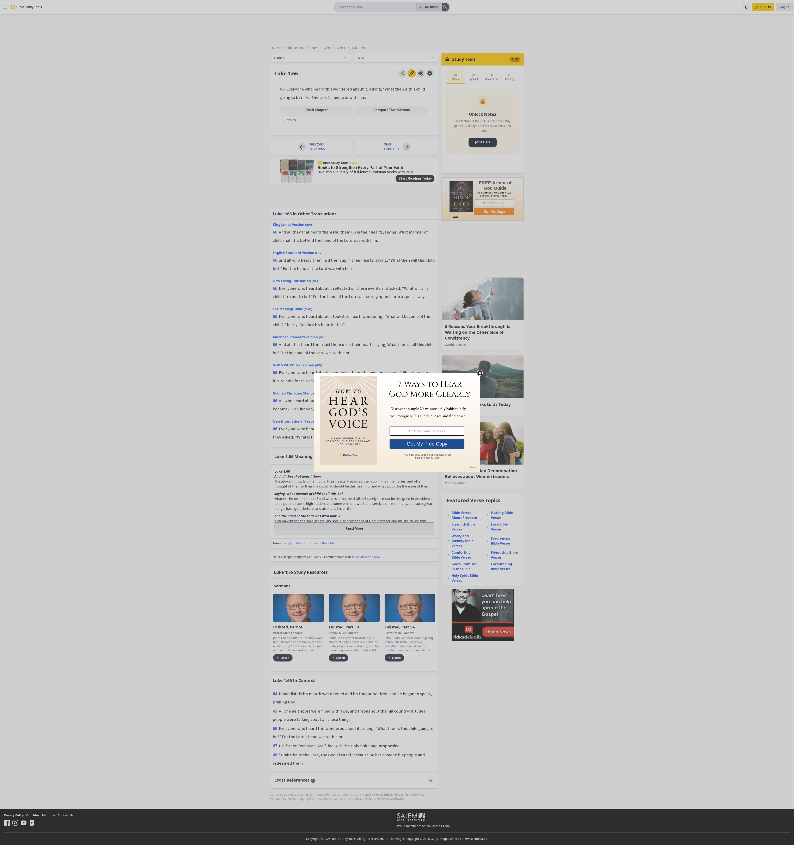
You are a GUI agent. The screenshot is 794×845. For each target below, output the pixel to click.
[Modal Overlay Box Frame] (397, 422)
